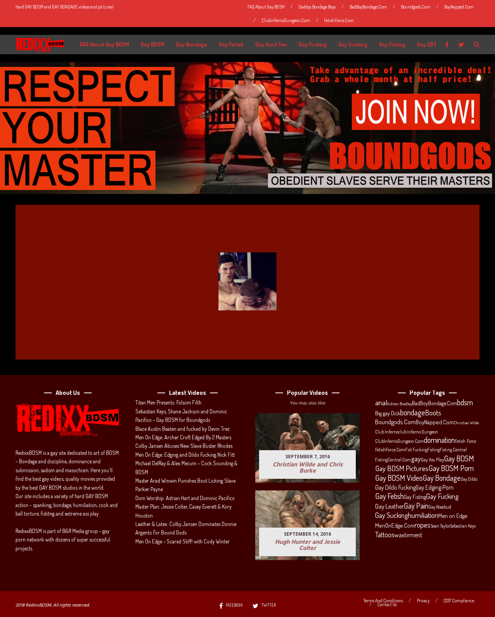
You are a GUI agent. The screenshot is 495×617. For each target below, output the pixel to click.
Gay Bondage (191, 44)
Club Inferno (386, 431)
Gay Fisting (392, 44)
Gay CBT (427, 44)
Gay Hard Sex (271, 44)
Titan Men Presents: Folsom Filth (168, 402)
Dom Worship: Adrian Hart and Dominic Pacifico (185, 498)
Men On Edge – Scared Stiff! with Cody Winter (182, 541)
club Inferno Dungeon (418, 431)
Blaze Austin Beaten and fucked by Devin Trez (182, 428)
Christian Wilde (466, 422)
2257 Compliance (459, 601)
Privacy (423, 601)
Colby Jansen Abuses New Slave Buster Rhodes (183, 445)
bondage (412, 412)
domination (439, 440)
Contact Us (387, 605)
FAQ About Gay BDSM (266, 7)
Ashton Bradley (399, 403)
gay (416, 458)
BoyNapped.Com (459, 7)
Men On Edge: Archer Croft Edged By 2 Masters (183, 437)
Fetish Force (465, 441)
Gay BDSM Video (399, 478)
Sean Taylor (440, 526)
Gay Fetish (231, 44)
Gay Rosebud (439, 507)
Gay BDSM (152, 44)
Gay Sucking (352, 44)
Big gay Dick (387, 413)
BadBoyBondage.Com (368, 7)
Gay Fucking (313, 44)
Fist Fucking (416, 449)
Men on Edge (452, 515)
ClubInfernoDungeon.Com (285, 20)
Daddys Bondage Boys (317, 7)
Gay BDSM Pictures (401, 468)
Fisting (433, 449)
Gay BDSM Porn (451, 468)
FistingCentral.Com (393, 459)
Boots (433, 412)
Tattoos (384, 534)
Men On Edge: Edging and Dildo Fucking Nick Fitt (185, 454)
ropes (422, 525)
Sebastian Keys (463, 526)
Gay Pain (416, 506)
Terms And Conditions (383, 601)
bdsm (465, 402)
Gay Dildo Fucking (395, 487)
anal (381, 402)
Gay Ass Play (432, 459)
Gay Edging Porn (435, 487)
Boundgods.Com (415, 7)
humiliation (423, 515)
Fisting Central (453, 449)
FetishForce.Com (339, 20)
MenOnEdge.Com (395, 525)
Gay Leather (389, 506)
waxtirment (408, 535)
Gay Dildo (469, 479)
